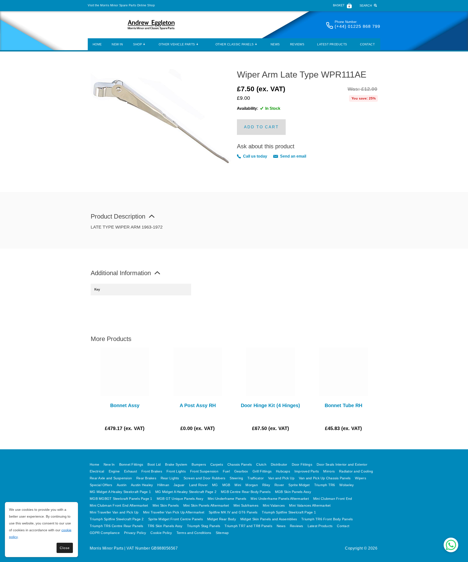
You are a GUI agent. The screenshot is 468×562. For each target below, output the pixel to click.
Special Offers (101, 485)
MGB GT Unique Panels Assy (180, 499)
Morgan (251, 485)
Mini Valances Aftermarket (310, 505)
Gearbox (241, 471)
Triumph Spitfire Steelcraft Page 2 (117, 519)
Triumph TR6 (324, 485)
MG (215, 485)
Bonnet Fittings (131, 464)
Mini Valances (274, 505)
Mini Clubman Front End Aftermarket (119, 505)
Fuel (226, 471)
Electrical (97, 471)
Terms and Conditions (193, 533)
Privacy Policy (135, 533)
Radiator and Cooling (356, 471)
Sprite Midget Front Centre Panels (175, 519)
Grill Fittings (262, 471)
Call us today (255, 156)
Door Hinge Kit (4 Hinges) (270, 405)
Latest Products (332, 44)
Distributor (279, 464)
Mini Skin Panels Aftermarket (206, 505)
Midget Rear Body (221, 519)
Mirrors (329, 471)
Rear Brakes (146, 478)
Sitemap (222, 533)
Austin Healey (142, 485)
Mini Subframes (246, 505)
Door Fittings (302, 464)
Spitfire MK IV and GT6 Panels (233, 512)
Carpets (216, 464)
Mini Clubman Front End (332, 499)
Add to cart (261, 127)
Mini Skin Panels (166, 505)
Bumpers (199, 464)
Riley (266, 485)
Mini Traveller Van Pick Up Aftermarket (174, 512)
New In (117, 44)
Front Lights (176, 471)
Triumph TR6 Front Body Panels (327, 519)
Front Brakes (151, 471)
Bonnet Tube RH (343, 405)
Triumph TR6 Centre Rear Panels (116, 526)
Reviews (297, 44)
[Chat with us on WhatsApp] (451, 545)
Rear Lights (170, 478)
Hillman (163, 485)
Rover (279, 485)
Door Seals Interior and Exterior (342, 464)
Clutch (261, 464)
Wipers (360, 478)
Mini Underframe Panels (227, 499)
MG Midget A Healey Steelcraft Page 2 (185, 492)
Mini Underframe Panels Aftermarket (280, 499)
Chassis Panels (239, 464)
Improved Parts (306, 471)
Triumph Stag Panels (203, 526)
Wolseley (346, 485)
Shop (137, 44)
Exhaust (130, 471)
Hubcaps (283, 471)
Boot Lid (154, 464)
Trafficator (255, 478)
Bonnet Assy (124, 405)
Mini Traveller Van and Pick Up (114, 512)
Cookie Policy (161, 533)
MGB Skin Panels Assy (293, 492)
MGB (226, 485)
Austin (122, 485)
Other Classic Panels (234, 44)
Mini (237, 485)
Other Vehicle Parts (177, 44)
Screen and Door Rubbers (204, 478)
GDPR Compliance (105, 533)
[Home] (151, 24)
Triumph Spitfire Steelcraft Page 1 (289, 512)
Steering (236, 478)
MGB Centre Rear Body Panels (246, 492)
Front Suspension (204, 471)
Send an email (293, 156)
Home (97, 44)
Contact (367, 44)
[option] (124, 389)
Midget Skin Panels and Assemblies (268, 519)
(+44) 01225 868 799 (357, 26)
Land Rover (198, 485)
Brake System (176, 464)
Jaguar (179, 485)
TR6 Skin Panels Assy (165, 526)
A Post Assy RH (198, 405)
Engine (114, 471)
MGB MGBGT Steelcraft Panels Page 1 (121, 499)
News (275, 44)
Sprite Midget (299, 485)
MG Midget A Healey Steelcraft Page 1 (120, 492)
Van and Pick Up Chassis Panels (325, 478)
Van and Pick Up (281, 478)
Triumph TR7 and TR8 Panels (248, 526)
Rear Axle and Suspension (111, 478)
